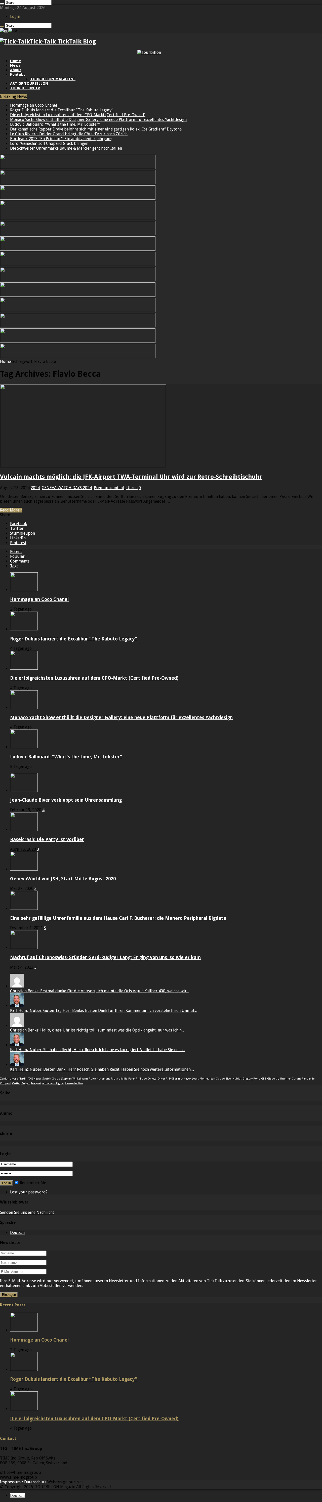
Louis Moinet (200, 1078)
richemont (103, 1078)
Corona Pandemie (303, 1078)
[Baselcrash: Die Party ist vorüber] (24, 829)
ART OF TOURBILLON (29, 83)
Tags (14, 566)
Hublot (237, 1078)
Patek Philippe (137, 1078)
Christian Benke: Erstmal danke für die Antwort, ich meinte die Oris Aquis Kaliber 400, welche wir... (99, 991)
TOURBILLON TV (25, 88)
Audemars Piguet (53, 1083)
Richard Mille (119, 1078)
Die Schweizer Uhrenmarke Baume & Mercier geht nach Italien (66, 148)
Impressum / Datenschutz (23, 1482)
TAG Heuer (34, 1078)
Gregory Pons (251, 1078)
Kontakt (17, 74)
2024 (35, 487)
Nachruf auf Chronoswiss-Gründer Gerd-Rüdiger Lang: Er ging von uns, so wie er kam (105, 957)
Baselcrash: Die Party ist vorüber (47, 839)
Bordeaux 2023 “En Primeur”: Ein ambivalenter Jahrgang (61, 138)
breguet (36, 1083)
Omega (152, 1078)
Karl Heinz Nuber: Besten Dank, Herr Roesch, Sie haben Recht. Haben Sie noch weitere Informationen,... (102, 1069)
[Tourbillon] (149, 52)
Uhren (132, 487)
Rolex (92, 1078)
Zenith (4, 1078)
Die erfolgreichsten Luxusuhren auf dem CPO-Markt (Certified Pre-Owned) (77, 114)
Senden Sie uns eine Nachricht (27, 1212)
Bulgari (25, 1083)
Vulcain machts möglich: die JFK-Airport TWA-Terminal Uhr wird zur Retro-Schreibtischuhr (131, 476)
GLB (263, 1078)
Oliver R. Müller (167, 1078)
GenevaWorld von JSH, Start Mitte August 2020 (63, 878)
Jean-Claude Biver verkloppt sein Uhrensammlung (66, 800)
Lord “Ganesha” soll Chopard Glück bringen (49, 143)
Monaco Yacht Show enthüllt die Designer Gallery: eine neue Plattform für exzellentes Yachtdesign (98, 119)
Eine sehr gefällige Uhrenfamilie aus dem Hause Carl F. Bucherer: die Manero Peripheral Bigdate (118, 918)
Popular (17, 556)
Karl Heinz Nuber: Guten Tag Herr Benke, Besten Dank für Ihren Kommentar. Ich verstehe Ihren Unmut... (103, 1010)
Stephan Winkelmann (74, 1078)
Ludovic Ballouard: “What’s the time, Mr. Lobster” (55, 124)
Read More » (11, 510)
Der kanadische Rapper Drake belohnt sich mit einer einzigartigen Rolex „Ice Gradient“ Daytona (96, 129)
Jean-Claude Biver (221, 1078)
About (15, 70)
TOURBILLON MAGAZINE (52, 79)
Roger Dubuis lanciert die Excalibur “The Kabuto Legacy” (61, 110)
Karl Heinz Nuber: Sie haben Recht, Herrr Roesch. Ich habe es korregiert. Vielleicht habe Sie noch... (97, 1049)
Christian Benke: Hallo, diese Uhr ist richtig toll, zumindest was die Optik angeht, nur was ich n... (97, 1030)
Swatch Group (51, 1078)
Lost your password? (29, 1192)
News (15, 65)
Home (15, 61)
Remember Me (32, 1182)
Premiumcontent (109, 487)
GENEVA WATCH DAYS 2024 (67, 487)
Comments (19, 561)
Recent (16, 551)
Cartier (16, 1083)
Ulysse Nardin (18, 1078)
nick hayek (184, 1078)
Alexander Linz (74, 1083)
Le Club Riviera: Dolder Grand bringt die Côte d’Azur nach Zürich (69, 134)
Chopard (5, 1083)
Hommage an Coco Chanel (33, 105)
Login (15, 16)
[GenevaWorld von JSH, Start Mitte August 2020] (24, 869)
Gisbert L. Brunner (279, 1078)
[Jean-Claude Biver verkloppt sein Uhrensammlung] (24, 790)
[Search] (2, 4)
